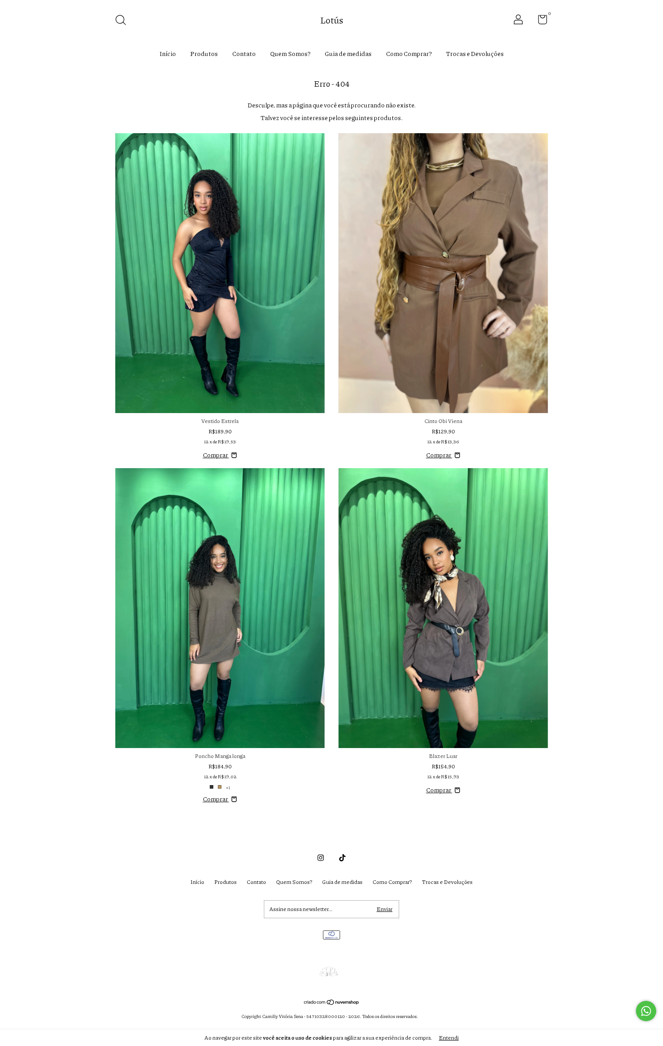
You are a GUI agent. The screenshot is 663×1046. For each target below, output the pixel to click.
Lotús (331, 20)
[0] (539, 21)
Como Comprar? (409, 53)
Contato (244, 53)
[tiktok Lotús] (342, 857)
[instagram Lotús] (320, 857)
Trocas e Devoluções (475, 53)
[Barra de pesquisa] (124, 21)
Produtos (204, 53)
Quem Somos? (290, 53)
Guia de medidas (348, 53)
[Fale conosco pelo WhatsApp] (646, 1011)
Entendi (449, 1037)
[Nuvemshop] (332, 1002)
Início (168, 53)
